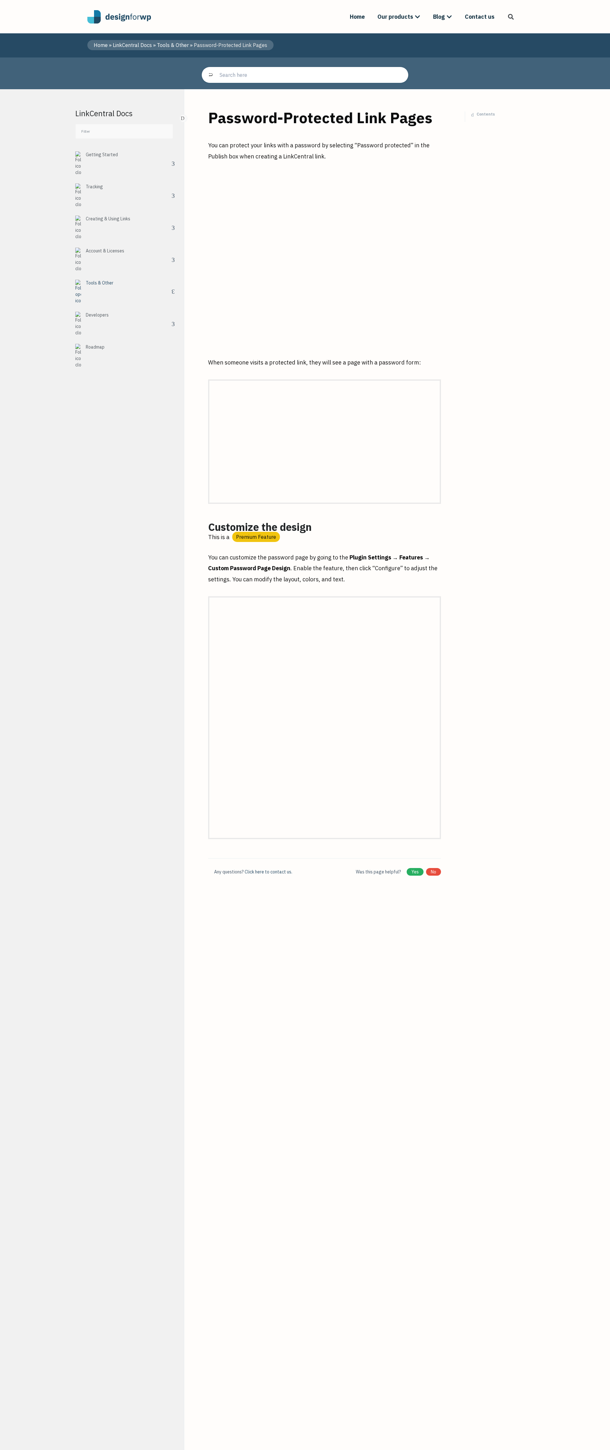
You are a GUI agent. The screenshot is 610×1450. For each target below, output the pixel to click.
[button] (510, 16)
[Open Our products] (417, 16)
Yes (415, 872)
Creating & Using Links (108, 219)
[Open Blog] (449, 16)
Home (101, 45)
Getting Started (102, 154)
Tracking (94, 187)
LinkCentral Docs (132, 45)
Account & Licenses (105, 251)
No (433, 872)
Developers (97, 315)
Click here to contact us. (268, 872)
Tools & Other (173, 45)
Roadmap (95, 347)
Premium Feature (256, 537)
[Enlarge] (433, 181)
